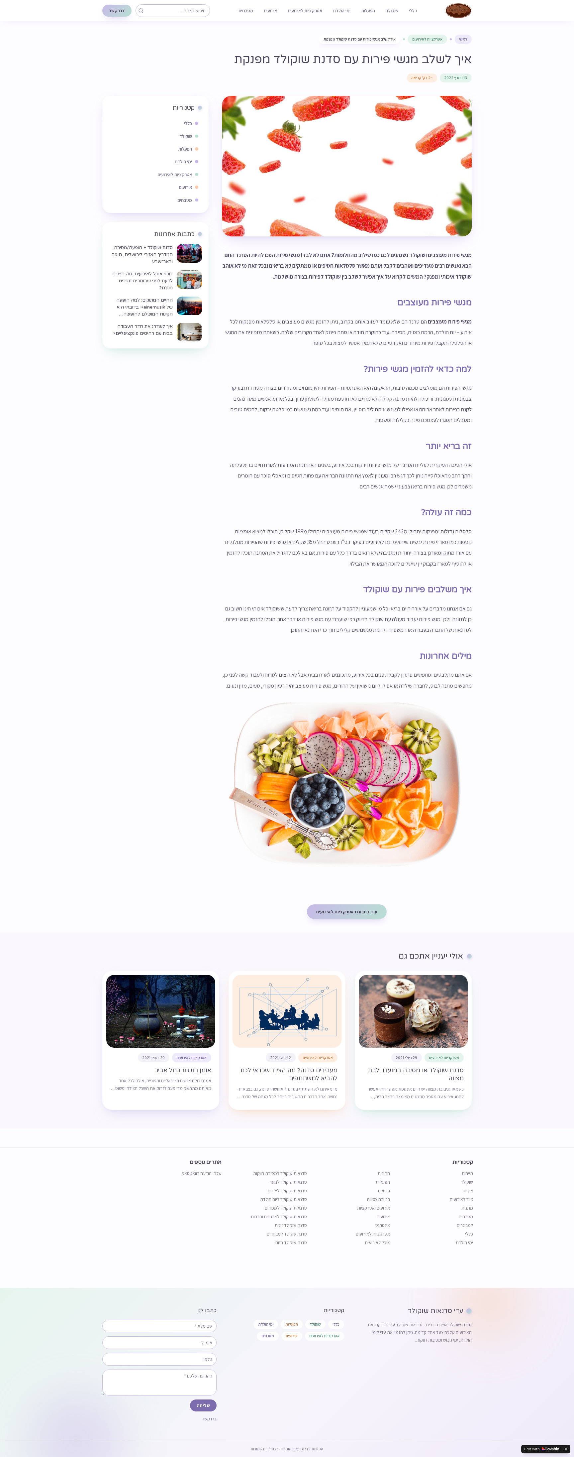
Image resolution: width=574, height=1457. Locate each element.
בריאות (384, 1191)
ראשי (463, 39)
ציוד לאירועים (461, 1199)
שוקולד (392, 11)
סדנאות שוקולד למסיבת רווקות (280, 1173)
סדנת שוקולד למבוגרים (287, 1234)
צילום (468, 1191)
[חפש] (141, 10)
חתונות (384, 1173)
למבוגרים (465, 1225)
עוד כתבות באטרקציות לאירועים (346, 912)
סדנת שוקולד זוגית (291, 1225)
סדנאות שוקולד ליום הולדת (283, 1199)
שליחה (203, 1405)
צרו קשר (117, 11)
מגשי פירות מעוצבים (450, 321)
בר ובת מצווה (378, 1199)
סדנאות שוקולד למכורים (286, 1208)
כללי (413, 11)
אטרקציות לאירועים (305, 11)
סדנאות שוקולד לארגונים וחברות (279, 1217)
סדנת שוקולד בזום (291, 1243)
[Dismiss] (566, 1449)
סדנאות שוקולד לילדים (287, 1191)
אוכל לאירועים (377, 1243)
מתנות (467, 1208)
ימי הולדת (341, 11)
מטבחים (246, 11)
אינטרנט (382, 1225)
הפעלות (368, 11)
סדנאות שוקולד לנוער (288, 1182)
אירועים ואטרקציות (373, 1208)
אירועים (270, 11)
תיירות (467, 1173)
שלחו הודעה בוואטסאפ (202, 1173)
